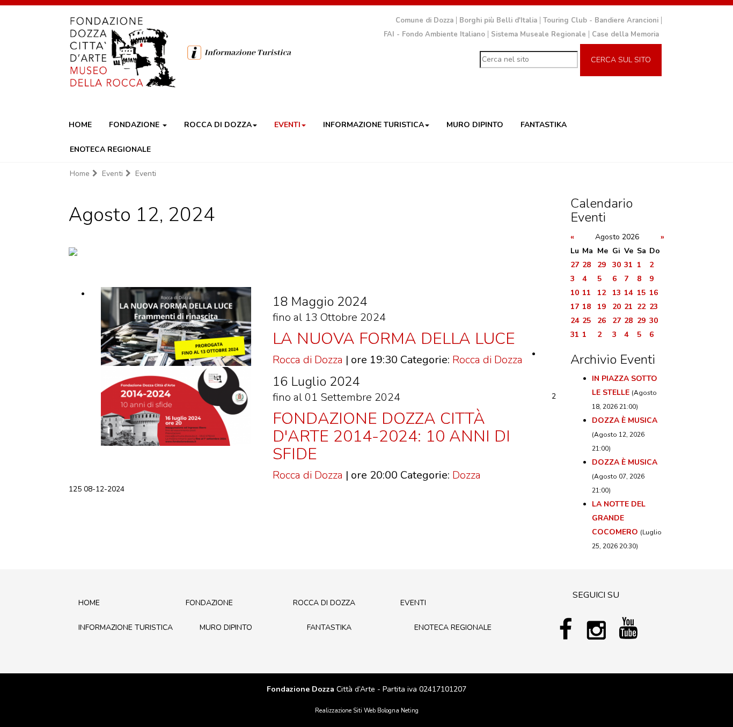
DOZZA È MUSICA (624, 420)
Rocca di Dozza (308, 360)
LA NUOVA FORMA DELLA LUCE (394, 339)
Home (80, 173)
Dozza (466, 475)
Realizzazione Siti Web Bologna (357, 711)
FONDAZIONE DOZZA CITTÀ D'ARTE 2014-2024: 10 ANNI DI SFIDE (391, 436)
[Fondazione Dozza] (122, 50)
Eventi (112, 173)
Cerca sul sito (621, 60)
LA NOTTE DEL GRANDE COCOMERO (619, 518)
